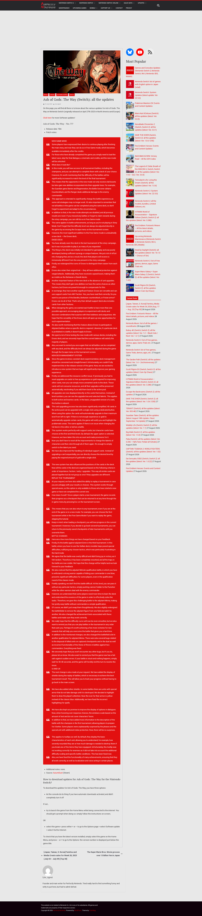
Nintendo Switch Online (108, 3)
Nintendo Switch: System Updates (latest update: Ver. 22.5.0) (146, 95)
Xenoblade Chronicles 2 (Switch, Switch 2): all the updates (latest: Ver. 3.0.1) (146, 127)
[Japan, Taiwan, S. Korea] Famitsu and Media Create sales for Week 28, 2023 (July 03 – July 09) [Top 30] (60, 855)
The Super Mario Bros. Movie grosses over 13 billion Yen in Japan (103, 854)
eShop (45, 94)
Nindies (52, 94)
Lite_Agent (58, 104)
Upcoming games (79, 8)
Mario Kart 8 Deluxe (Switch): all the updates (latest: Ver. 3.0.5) (147, 116)
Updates (141, 3)
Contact (119, 8)
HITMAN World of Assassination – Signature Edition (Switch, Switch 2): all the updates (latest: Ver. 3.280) (142, 382)
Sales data (128, 3)
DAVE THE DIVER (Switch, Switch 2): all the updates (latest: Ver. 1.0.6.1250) (145, 138)
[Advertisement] (101, 26)
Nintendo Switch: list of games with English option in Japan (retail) (148, 84)
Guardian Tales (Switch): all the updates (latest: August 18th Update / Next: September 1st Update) (142, 418)
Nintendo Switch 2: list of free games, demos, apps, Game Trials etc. (147, 264)
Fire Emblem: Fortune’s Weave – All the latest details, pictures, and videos (147, 228)
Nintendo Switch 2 (66, 3)
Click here (47, 118)
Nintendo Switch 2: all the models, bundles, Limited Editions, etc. (145, 204)
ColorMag (92, 910)
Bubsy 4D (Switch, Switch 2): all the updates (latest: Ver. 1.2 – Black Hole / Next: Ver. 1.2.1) (142, 333)
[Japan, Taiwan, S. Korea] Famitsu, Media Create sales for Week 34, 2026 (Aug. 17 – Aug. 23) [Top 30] (142, 307)
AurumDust (58, 773)
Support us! (105, 8)
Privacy (129, 8)
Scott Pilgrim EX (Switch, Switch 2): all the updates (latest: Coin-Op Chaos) (145, 288)
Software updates (62, 94)
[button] (75, 2)
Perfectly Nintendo (59, 910)
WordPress (78, 910)
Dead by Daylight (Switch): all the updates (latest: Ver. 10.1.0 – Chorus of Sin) (147, 253)
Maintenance (64, 8)
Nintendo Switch (86, 3)
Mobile (92, 8)
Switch (72, 94)
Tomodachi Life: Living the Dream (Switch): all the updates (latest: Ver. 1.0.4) (146, 183)
